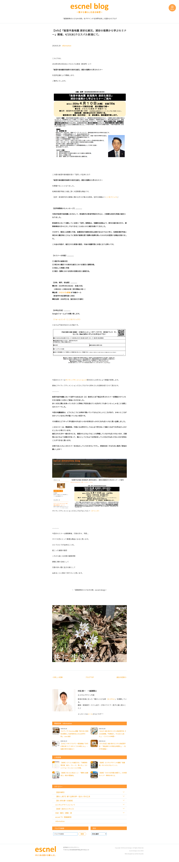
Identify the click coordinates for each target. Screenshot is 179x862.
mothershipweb (139, 854)
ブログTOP (89, 677)
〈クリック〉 (95, 510)
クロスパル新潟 (64, 292)
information (66, 45)
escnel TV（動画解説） (64, 817)
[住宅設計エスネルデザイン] (45, 855)
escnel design (128, 848)
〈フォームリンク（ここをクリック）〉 (66, 319)
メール (90, 714)
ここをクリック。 (111, 197)
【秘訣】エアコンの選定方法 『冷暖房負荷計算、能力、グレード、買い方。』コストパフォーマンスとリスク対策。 (73, 765)
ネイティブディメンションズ (76, 380)
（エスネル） (110, 699)
